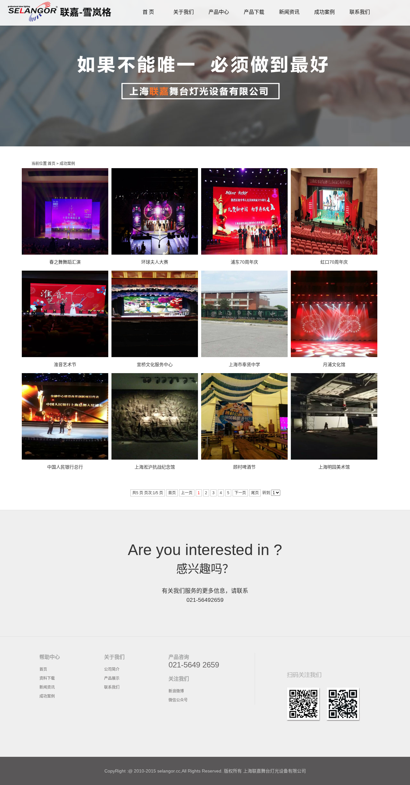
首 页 (148, 12)
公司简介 (111, 669)
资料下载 (47, 678)
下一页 (240, 493)
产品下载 (254, 12)
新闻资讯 (289, 12)
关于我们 (183, 12)
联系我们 (359, 12)
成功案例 (324, 12)
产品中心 (219, 12)
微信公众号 (178, 700)
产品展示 (111, 678)
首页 (51, 163)
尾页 (255, 493)
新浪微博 (176, 691)
